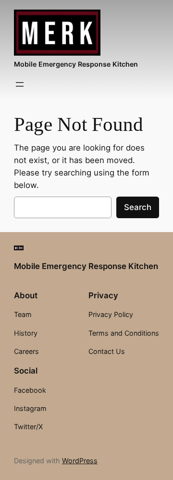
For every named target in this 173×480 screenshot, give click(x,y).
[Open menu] (19, 84)
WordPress (80, 461)
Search (137, 207)
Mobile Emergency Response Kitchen (76, 64)
